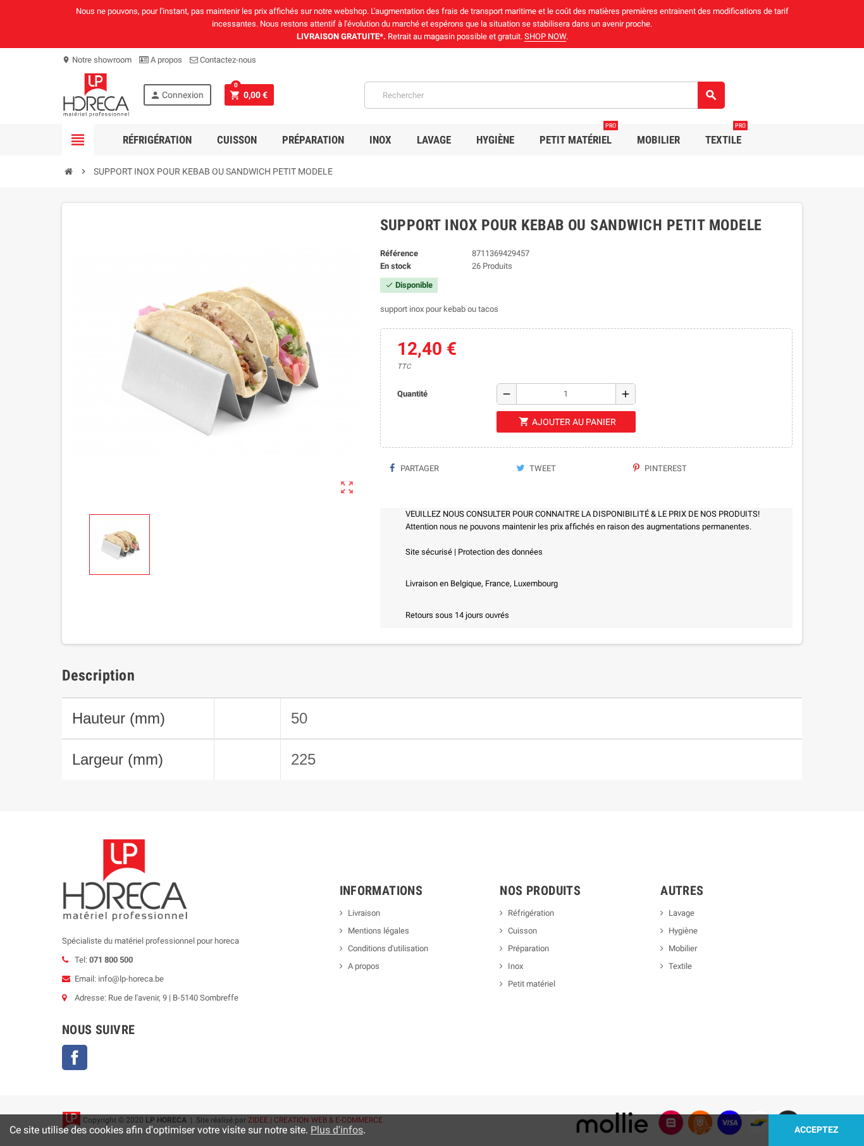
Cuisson (237, 139)
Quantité (412, 393)
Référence (399, 253)
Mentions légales (378, 930)
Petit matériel (531, 984)
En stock (395, 266)
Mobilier (658, 139)
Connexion (177, 95)
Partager (418, 468)
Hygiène (495, 139)
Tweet (542, 468)
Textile (725, 135)
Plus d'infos (337, 1130)
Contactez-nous (227, 60)
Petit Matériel (578, 135)
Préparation (313, 139)
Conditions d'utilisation (388, 948)
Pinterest (665, 468)
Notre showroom (97, 60)
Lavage (434, 139)
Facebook (74, 1057)
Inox (380, 139)
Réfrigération (157, 139)
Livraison (364, 913)
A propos (165, 60)
